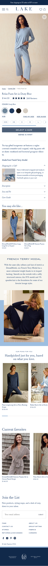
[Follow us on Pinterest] (11, 538)
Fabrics (32, 530)
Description (6, 185)
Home (4, 89)
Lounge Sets (11, 88)
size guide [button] (41, 116)
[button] (28, 116)
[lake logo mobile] (24, 9)
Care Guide (6, 197)
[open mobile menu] (3, 9)
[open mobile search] (7, 9)
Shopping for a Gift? (9, 165)
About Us (33, 523)
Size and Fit (6, 191)
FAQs (4, 523)
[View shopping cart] (44, 10)
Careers (33, 533)
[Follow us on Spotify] (15, 538)
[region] (24, 122)
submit (40, 515)
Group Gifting (35, 526)
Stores (5, 530)
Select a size (24, 130)
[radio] (4, 110)
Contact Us (7, 526)
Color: (9, 104)
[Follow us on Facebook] (3, 538)
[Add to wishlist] (44, 17)
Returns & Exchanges (12, 533)
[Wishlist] (40, 10)
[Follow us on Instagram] (7, 538)
